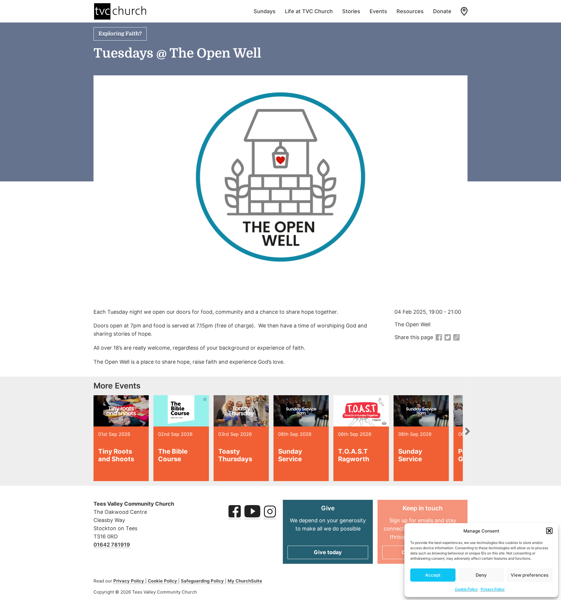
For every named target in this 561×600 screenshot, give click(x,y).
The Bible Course (173, 455)
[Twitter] (447, 337)
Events (378, 11)
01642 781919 (112, 545)
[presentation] (467, 431)
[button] (549, 531)
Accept (433, 575)
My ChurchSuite (245, 581)
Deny (481, 575)
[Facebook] (438, 337)
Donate (442, 11)
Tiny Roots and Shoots (116, 455)
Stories (351, 11)
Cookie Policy (466, 589)
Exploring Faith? (120, 34)
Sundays (265, 11)
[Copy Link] (456, 337)
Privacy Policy (493, 589)
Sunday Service (290, 455)
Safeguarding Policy (203, 581)
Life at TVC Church (309, 11)
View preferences (529, 575)
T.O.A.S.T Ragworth (353, 455)
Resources (410, 11)
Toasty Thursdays (235, 455)
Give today (328, 552)
